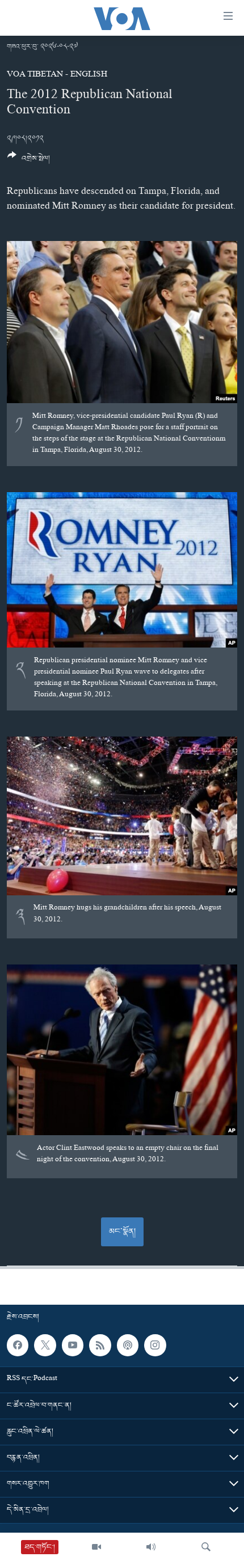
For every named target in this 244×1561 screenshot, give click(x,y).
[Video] (96, 1547)
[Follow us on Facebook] (17, 1345)
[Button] (28, 161)
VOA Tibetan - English (57, 75)
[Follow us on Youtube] (72, 1345)
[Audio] (151, 1547)
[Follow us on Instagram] (155, 1345)
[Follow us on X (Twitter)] (45, 1345)
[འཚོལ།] (206, 1547)
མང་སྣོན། (122, 1231)
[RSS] (100, 1345)
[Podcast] (127, 1345)
